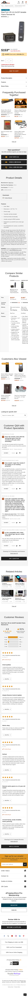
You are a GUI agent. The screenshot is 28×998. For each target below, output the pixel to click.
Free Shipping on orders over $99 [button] (14, 942)
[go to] (7, 103)
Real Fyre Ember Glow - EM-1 (7, 132)
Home (2, 5)
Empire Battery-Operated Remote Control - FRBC (7, 374)
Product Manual (8, 197)
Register (14, 905)
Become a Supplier (14, 927)
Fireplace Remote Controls (20, 5)
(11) (8, 16)
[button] (14, 162)
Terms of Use (10, 986)
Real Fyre (11, 182)
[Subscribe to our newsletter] (25, 864)
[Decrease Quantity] (7, 60)
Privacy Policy (17, 986)
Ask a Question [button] (14, 558)
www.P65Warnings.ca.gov (15, 250)
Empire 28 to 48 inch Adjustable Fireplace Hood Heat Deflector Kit (6, 111)
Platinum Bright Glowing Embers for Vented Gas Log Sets (20, 111)
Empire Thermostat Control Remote (5, 396)
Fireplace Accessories (9, 5)
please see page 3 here (11, 514)
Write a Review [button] (14, 846)
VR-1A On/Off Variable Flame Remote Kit (14, 291)
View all (14, 141)
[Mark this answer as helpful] (16, 488)
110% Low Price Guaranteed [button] (14, 947)
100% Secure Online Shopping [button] (14, 952)
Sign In (14, 910)
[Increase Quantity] (11, 60)
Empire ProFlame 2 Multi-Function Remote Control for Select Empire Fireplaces (21, 375)
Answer (6, 453)
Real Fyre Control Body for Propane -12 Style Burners (20, 397)
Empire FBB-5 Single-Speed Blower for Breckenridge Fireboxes (20, 133)
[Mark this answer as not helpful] (19, 488)
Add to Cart (14, 71)
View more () (14, 553)
